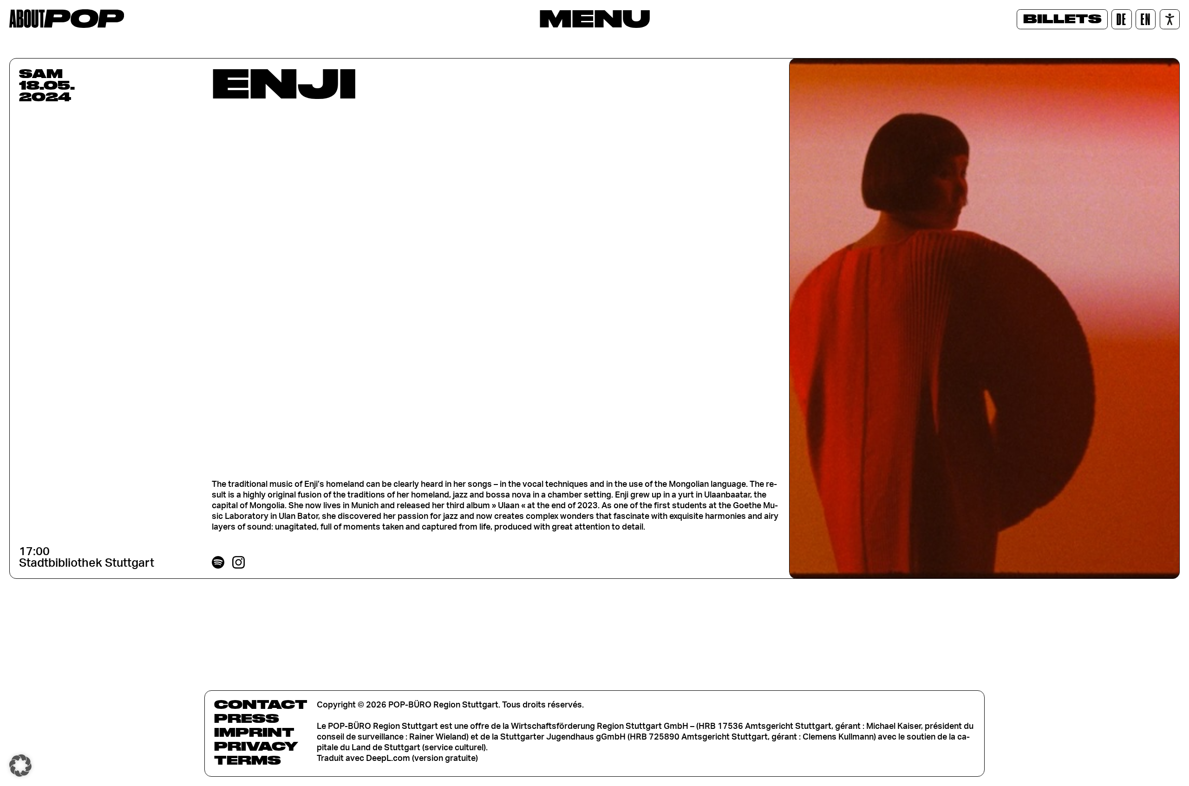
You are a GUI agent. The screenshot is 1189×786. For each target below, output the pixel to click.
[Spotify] (218, 562)
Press (246, 718)
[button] (20, 765)
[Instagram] (238, 562)
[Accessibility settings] (1169, 19)
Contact (260, 704)
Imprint (254, 732)
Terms (247, 760)
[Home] (66, 18)
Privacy (256, 746)
